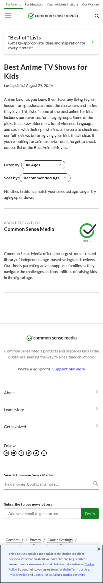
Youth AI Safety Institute (62, 4)
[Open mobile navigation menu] (8, 16)
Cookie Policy (42, 575)
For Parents (13, 4)
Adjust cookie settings (68, 575)
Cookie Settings (60, 540)
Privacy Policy (18, 575)
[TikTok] (36, 453)
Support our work (69, 368)
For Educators (34, 4)
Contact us (14, 540)
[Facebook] (21, 453)
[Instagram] (6, 453)
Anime (9, 99)
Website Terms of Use (74, 569)
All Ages (33, 164)
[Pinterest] (29, 453)
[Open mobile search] (96, 16)
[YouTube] (14, 453)
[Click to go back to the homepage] (53, 16)
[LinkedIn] (44, 453)
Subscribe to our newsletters (28, 504)
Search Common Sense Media (28, 475)
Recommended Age (42, 177)
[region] (51, 564)
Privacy (35, 540)
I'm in (90, 513)
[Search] (95, 485)
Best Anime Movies (50, 147)
